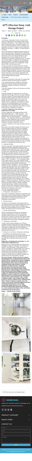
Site (19, 33)
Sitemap (23, 451)
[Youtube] (8, 410)
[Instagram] (11, 410)
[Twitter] (5, 410)
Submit (16, 444)
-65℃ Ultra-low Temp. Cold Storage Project (14, 392)
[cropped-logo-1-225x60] (10, 399)
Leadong (19, 451)
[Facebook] (3, 410)
